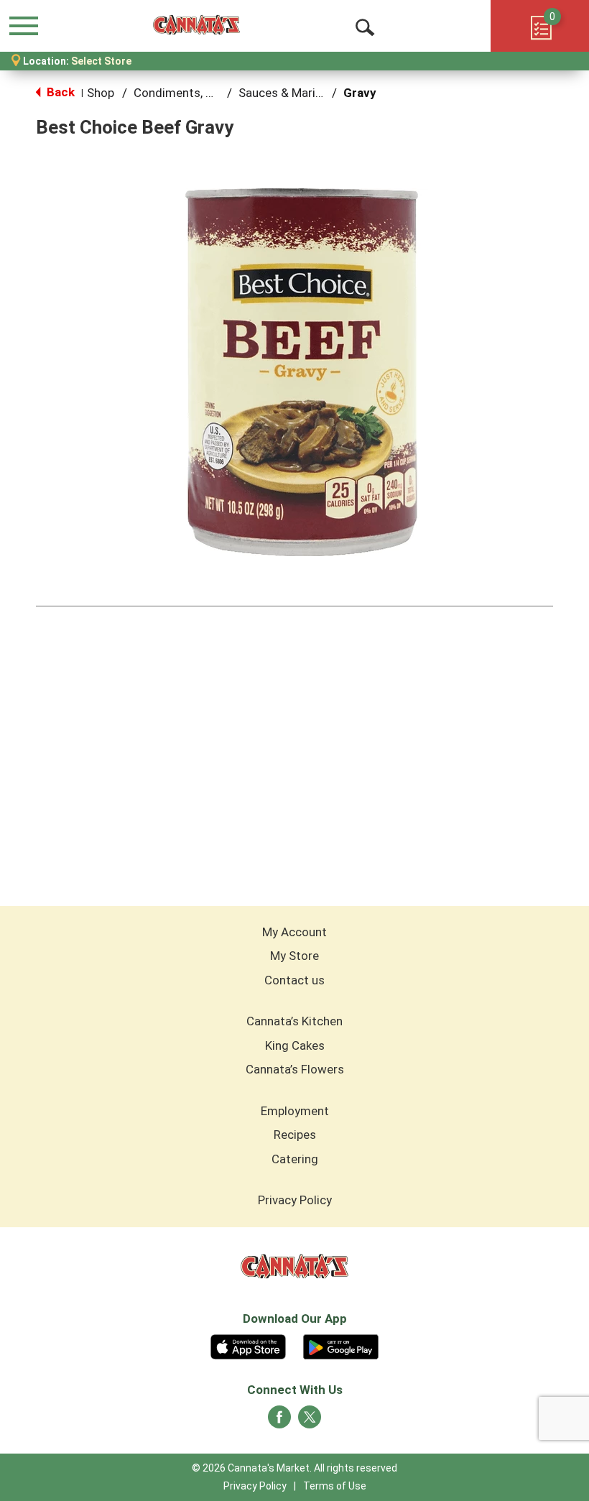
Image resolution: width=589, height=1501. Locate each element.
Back (59, 92)
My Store (294, 955)
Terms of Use (334, 1486)
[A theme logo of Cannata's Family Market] (196, 25)
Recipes (295, 1134)
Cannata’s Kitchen (294, 1021)
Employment (295, 1111)
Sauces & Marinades (293, 93)
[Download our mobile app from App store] (248, 1345)
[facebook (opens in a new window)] (279, 1421)
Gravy (359, 93)
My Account (294, 932)
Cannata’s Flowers (295, 1069)
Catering (295, 1159)
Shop (100, 93)
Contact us (294, 980)
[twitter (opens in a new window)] (309, 1421)
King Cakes (295, 1045)
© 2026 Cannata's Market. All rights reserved (294, 1468)
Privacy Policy (295, 1200)
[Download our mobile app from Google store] (341, 1345)
